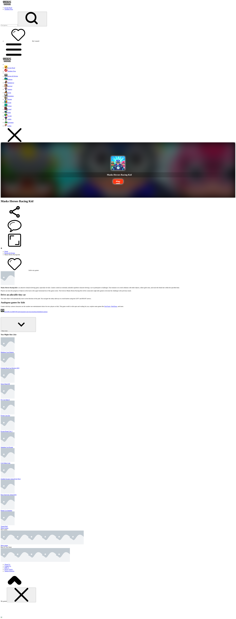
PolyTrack (107, 306)
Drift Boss (114, 306)
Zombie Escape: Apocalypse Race (11, 479)
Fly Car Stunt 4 (5, 400)
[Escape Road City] (49, 561)
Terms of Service (9, 571)
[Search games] (32, 19)
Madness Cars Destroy (7, 352)
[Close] (21, 595)
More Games (4, 528)
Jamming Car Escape (7, 447)
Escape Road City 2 (6, 431)
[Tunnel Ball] (35, 544)
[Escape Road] (8, 561)
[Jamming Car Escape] (21, 544)
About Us (7, 564)
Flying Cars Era (5, 415)
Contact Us (7, 566)
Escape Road (8, 7)
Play (118, 181)
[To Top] (14, 587)
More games (4, 545)
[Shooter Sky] (63, 544)
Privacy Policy (8, 569)
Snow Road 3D (5, 384)
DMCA (6, 568)
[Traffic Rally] (49, 544)
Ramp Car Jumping (6, 510)
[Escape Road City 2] (8, 544)
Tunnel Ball (4, 526)
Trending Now (8, 9)
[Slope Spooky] (63, 561)
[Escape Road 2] (35, 561)
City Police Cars (5, 463)
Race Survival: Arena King (9, 494)
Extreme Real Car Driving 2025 (10, 368)
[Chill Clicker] (77, 544)
